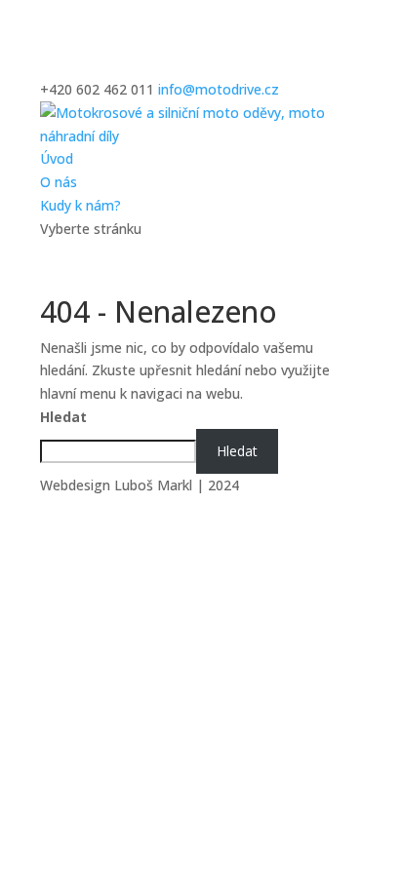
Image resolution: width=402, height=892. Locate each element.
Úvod (56, 158)
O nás (58, 182)
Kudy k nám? (80, 205)
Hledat (63, 416)
